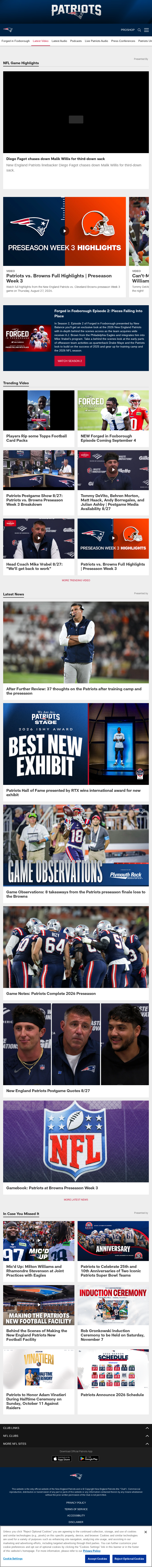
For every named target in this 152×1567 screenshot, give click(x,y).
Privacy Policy (76, 1502)
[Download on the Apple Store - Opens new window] (62, 1459)
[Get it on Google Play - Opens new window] (89, 1460)
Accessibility (76, 1515)
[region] (76, 1546)
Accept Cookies (97, 1558)
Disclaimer (76, 1521)
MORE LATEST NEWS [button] (76, 1199)
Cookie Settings (13, 1558)
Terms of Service (76, 1509)
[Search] (139, 30)
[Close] (145, 1532)
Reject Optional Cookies (129, 1558)
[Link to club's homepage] (8, 28)
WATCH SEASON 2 (70, 361)
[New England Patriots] (76, 1477)
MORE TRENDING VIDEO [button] (76, 580)
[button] (76, 119)
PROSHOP (128, 30)
